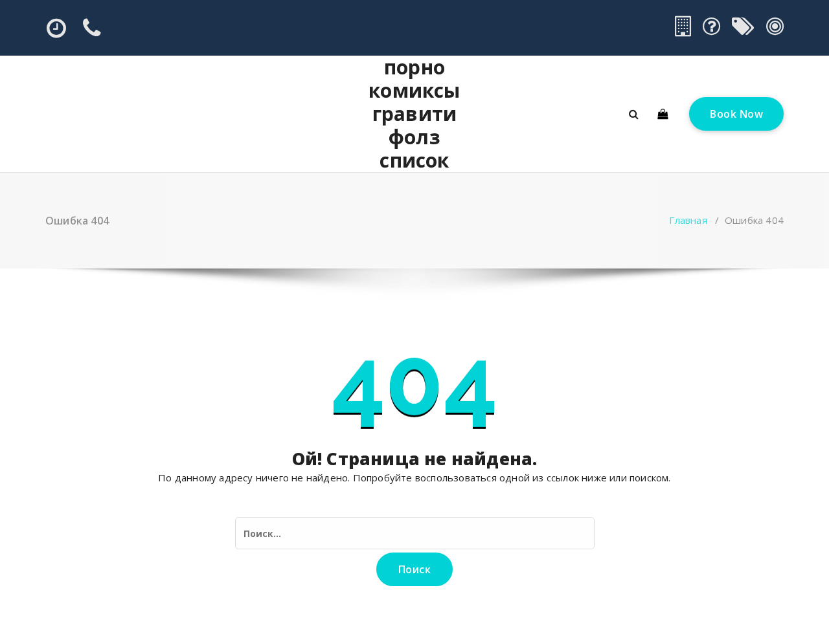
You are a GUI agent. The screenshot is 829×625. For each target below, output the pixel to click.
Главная (688, 220)
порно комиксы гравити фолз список (414, 114)
